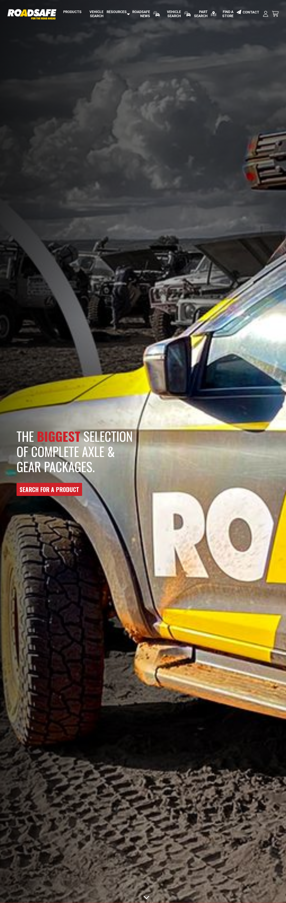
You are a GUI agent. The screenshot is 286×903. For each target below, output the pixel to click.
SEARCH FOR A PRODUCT (49, 489)
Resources (117, 12)
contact (251, 12)
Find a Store (227, 14)
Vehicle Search (96, 14)
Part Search (201, 14)
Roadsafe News (141, 14)
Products (72, 12)
